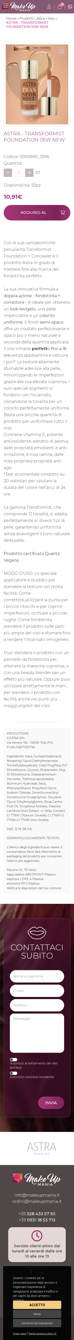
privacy (16, 1067)
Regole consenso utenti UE (43, 1333)
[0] (59, 7)
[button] (61, 51)
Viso (51, 18)
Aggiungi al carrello (33, 215)
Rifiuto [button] (37, 1314)
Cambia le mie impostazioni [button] (37, 1323)
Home (11, 18)
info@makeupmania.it (37, 1195)
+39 (37, 1213)
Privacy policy (20, 1333)
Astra (41, 18)
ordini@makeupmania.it (37, 1201)
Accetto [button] (37, 1305)
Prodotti (26, 18)
